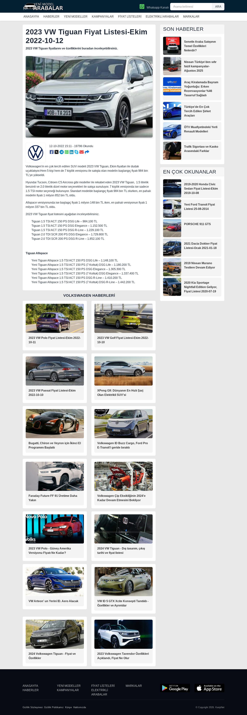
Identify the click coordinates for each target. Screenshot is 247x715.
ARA (218, 6)
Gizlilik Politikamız (54, 707)
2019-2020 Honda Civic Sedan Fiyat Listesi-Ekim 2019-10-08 (201, 188)
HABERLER (51, 16)
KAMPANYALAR (103, 16)
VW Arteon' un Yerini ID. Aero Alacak (53, 601)
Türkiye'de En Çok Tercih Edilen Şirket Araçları (197, 111)
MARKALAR (191, 16)
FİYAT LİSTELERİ (129, 16)
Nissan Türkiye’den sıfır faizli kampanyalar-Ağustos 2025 (200, 66)
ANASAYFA (31, 16)
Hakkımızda (79, 707)
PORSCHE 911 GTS (197, 224)
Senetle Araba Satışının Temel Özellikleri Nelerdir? (200, 46)
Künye (68, 707)
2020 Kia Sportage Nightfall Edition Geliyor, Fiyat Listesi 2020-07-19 (200, 287)
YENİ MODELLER (76, 16)
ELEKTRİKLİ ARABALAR (162, 16)
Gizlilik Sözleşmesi (33, 707)
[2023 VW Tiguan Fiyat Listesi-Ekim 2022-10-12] (52, 152)
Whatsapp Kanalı (157, 7)
